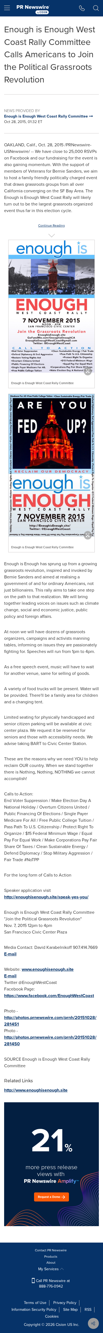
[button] (51, 306)
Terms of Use (35, 1303)
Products (50, 1256)
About (50, 1262)
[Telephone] (82, 8)
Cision (61, 1325)
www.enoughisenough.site (48, 969)
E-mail (10, 954)
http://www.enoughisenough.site (36, 1090)
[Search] (96, 8)
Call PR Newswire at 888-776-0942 (52, 1283)
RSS (88, 1309)
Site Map (70, 1309)
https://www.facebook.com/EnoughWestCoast (49, 995)
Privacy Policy (64, 1303)
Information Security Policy (34, 1309)
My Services (49, 1269)
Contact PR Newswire (51, 1250)
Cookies (52, 1316)
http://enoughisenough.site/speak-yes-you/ (46, 897)
